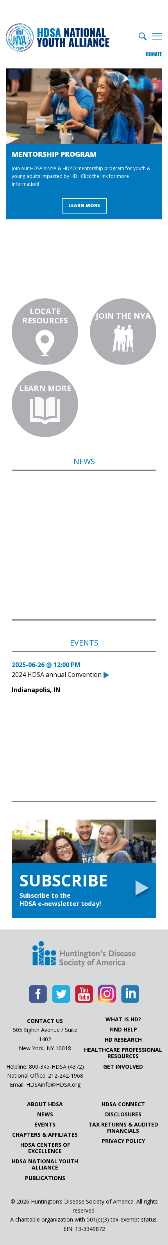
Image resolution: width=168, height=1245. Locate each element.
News (45, 1114)
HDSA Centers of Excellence (45, 1148)
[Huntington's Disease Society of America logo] (84, 955)
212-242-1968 (65, 1075)
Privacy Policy (123, 1141)
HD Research (123, 1040)
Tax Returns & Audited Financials (123, 1127)
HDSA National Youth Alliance (45, 1164)
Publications (45, 1178)
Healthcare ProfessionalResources (123, 1053)
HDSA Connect (123, 1104)
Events (44, 1124)
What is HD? (123, 1019)
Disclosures (123, 1114)
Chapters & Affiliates (45, 1135)
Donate (154, 54)
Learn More (84, 205)
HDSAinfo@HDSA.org (53, 1084)
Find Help (123, 1029)
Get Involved (123, 1067)
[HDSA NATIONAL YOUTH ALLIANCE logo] (57, 38)
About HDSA (45, 1104)
